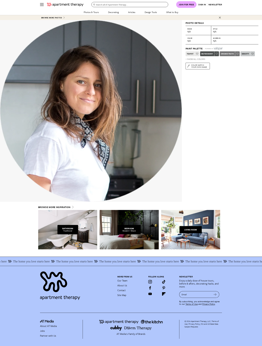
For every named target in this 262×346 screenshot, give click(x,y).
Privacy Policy (208, 304)
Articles (131, 12)
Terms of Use (191, 304)
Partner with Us (48, 336)
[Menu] (42, 4)
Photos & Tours (91, 12)
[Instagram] (150, 282)
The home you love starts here (23, 261)
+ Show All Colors (195, 59)
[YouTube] (150, 294)
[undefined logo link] (65, 4)
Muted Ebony (207, 54)
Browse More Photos (51, 17)
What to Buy (172, 12)
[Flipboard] (164, 294)
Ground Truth (227, 54)
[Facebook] (150, 288)
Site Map (121, 295)
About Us (122, 285)
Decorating (113, 12)
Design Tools (151, 12)
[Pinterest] (164, 288)
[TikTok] (164, 282)
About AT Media (48, 326)
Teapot (190, 54)
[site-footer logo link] (47, 321)
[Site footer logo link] (77, 284)
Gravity (245, 54)
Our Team (122, 280)
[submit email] (215, 294)
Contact (121, 290)
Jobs (42, 331)
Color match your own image (199, 66)
